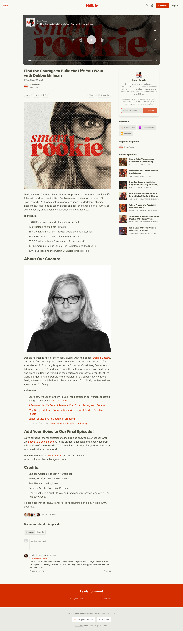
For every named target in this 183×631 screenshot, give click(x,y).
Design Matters (101, 357)
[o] (123, 162)
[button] (73, 39)
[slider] (91, 60)
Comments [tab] (30, 532)
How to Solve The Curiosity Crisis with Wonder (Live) (141, 160)
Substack (79, 626)
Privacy (90, 613)
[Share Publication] (152, 5)
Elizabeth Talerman (38, 555)
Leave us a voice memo (41, 441)
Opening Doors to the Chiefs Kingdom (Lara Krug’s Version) (143, 183)
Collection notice (108, 613)
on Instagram (54, 455)
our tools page (59, 400)
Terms (97, 613)
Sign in (175, 5)
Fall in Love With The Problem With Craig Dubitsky (142, 229)
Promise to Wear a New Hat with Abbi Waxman (143, 171)
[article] (139, 162)
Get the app (104, 619)
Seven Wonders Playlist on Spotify (68, 423)
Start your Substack (84, 619)
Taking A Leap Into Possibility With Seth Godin (142, 206)
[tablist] (35, 532)
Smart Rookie (35, 85)
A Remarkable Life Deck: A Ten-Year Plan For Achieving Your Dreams (67, 405)
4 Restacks (52, 515)
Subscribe (162, 5)
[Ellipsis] (110, 555)
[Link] (21, 259)
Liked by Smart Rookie (39, 558)
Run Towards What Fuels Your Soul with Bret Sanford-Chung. (143, 194)
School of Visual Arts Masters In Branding (52, 418)
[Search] (146, 5)
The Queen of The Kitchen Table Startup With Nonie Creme (144, 217)
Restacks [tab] (40, 532)
